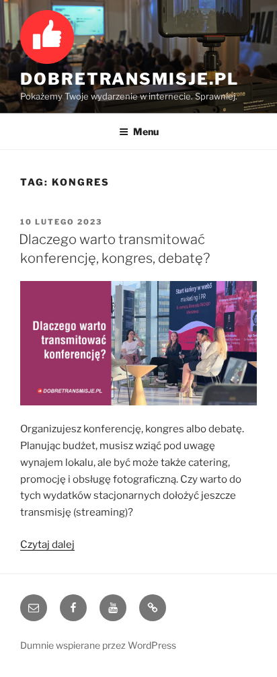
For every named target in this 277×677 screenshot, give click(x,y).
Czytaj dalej (47, 545)
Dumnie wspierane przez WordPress (98, 645)
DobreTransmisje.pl (129, 79)
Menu (146, 131)
